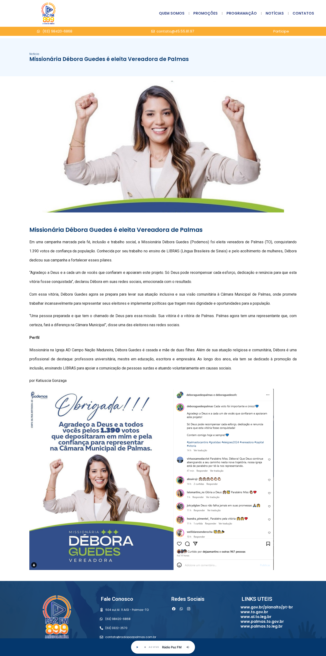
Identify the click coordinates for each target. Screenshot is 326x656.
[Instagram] (188, 609)
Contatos (303, 13)
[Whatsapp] (181, 609)
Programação (241, 13)
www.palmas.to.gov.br (262, 621)
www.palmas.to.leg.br (262, 626)
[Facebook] (173, 609)
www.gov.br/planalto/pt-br (267, 607)
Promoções (205, 13)
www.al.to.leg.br (256, 616)
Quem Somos (171, 13)
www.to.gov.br (254, 611)
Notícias (275, 13)
